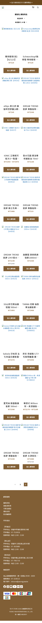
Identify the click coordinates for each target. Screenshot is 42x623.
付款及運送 (7, 508)
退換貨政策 (7, 506)
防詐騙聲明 (7, 514)
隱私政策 (6, 511)
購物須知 (6, 503)
